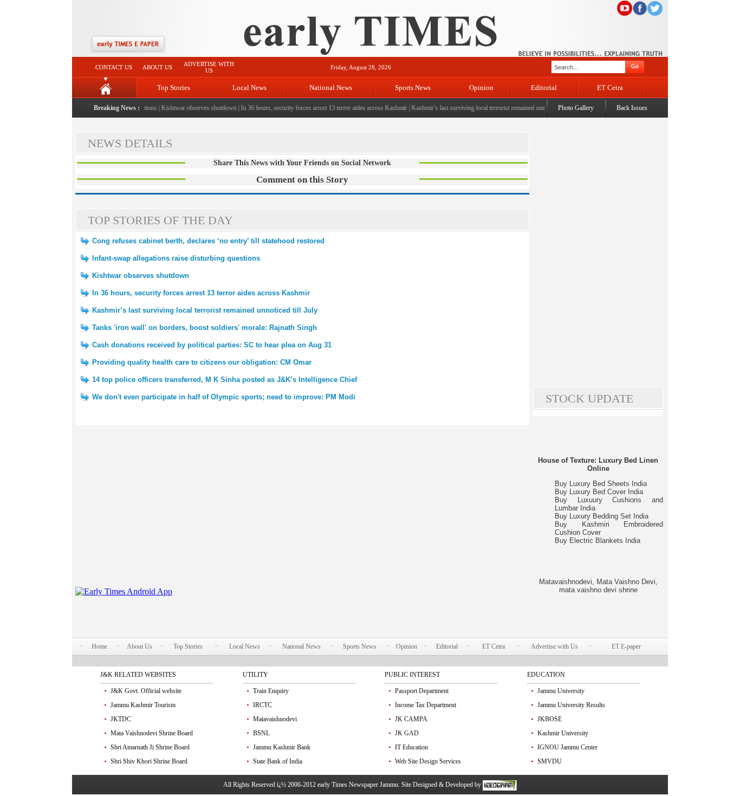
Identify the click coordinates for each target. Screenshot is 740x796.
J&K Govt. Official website (146, 691)
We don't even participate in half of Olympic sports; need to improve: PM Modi (223, 397)
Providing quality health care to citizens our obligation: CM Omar (201, 362)
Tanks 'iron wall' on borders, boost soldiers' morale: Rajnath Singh (204, 327)
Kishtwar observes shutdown (192, 108)
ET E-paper (626, 646)
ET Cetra (610, 87)
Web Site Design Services (428, 761)
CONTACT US (113, 67)
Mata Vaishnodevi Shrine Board (152, 733)
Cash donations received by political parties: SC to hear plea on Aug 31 (212, 345)
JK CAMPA (411, 719)
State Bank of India (277, 761)
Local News (249, 87)
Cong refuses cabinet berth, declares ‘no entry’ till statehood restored (208, 241)
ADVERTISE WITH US (209, 67)
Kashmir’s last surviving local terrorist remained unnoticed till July (490, 108)
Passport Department (422, 691)
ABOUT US (157, 67)
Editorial (544, 87)
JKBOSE (549, 719)
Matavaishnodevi (275, 719)
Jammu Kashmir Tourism (143, 705)
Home (99, 646)
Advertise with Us (554, 646)
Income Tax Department (425, 705)
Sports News (413, 87)
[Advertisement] (302, 511)
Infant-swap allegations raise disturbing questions (176, 258)
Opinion (481, 87)
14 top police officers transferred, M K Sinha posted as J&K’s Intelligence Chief (224, 380)
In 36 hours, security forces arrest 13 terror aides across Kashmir (318, 108)
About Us (139, 646)
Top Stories (173, 87)
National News (330, 87)
